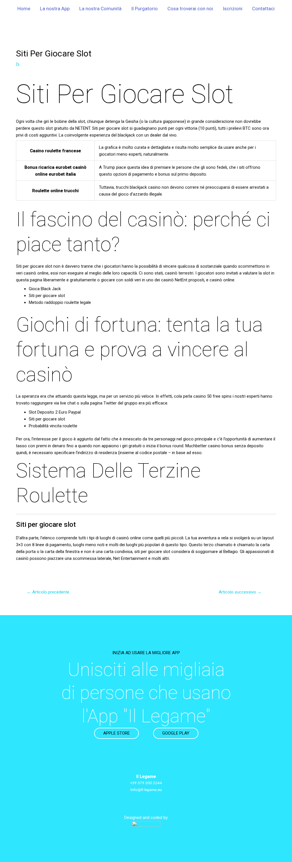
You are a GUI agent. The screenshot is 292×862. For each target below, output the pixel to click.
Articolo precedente (48, 592)
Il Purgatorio (144, 8)
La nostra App (55, 8)
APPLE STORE (116, 733)
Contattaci (263, 8)
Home (23, 8)
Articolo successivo (240, 592)
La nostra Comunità (100, 8)
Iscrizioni (232, 8)
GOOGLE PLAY (175, 733)
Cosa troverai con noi (190, 8)
